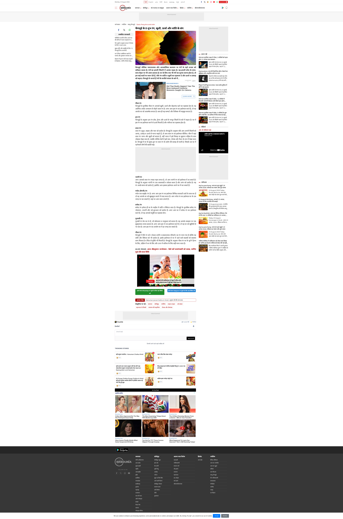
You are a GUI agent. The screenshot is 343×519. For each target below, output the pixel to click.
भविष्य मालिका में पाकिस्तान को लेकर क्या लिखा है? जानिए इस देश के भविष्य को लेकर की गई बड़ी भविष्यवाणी (213, 242)
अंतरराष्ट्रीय (138, 472)
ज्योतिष (189, 8)
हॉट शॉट (156, 463)
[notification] (226, 7)
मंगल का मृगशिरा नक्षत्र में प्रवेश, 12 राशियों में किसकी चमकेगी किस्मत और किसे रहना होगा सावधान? (212, 100)
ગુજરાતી (183, 2)
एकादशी (176, 460)
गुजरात (137, 487)
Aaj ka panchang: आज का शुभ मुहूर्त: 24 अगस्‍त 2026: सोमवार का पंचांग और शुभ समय (212, 186)
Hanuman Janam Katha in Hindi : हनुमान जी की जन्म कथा (164, 300)
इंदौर (137, 475)
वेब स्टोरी (156, 466)
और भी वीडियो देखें (205, 130)
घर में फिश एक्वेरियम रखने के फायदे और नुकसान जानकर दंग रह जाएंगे (124, 54)
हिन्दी (146, 2)
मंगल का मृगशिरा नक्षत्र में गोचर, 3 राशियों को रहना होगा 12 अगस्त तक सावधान (213, 58)
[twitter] (204, 2)
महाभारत (176, 475)
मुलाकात (156, 496)
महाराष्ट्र (137, 490)
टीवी (155, 493)
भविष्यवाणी (177, 463)
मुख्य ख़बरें (138, 466)
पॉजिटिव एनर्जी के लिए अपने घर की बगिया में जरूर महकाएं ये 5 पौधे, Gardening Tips (123, 39)
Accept (216, 516)
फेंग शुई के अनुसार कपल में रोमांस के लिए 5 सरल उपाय (124, 44)
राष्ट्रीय (137, 469)
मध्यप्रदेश (138, 481)
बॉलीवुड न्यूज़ (157, 460)
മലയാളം (171, 2)
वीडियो (203, 127)
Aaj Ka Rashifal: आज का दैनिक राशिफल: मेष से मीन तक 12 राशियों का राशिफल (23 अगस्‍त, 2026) (213, 214)
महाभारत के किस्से (141, 307)
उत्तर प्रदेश (138, 463)
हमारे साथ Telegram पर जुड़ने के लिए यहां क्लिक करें (181, 290)
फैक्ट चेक (138, 505)
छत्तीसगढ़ (138, 484)
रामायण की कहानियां (154, 307)
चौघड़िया (212, 484)
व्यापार (137, 508)
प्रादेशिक (138, 478)
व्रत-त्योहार (176, 478)
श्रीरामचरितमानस (200, 8)
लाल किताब (213, 472)
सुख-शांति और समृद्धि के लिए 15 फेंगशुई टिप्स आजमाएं (124, 49)
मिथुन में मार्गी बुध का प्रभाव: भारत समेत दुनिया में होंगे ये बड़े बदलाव (213, 86)
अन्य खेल (200, 460)
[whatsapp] (129, 30)
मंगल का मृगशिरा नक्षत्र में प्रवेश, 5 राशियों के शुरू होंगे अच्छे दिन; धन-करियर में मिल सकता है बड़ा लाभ (213, 114)
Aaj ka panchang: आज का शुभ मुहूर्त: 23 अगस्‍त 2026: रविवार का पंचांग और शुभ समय (212, 228)
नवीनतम (204, 182)
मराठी (161, 2)
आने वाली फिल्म (158, 481)
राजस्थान (138, 493)
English (151, 2)
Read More (150, 281)
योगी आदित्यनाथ (140, 460)
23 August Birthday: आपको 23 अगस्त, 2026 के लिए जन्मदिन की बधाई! (212, 200)
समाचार (137, 8)
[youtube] (214, 2)
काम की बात (139, 496)
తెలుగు (165, 2)
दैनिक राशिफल (214, 460)
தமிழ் (156, 2)
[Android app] (122, 450)
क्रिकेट (182, 8)
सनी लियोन (157, 490)
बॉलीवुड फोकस (158, 484)
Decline (225, 516)
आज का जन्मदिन (214, 463)
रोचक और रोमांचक (167, 307)
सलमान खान (157, 487)
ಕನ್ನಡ (177, 2)
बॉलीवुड (145, 8)
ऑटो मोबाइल (139, 499)
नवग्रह (211, 490)
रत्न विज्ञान (212, 493)
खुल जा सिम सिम (158, 478)
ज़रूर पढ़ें (204, 54)
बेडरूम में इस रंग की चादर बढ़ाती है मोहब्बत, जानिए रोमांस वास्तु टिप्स (123, 60)
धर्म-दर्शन (176, 481)
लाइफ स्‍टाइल (171, 304)
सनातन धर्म (176, 466)
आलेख (156, 472)
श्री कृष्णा (176, 469)
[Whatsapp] (217, 2)
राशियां (212, 469)
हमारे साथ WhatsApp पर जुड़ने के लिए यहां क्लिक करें (150, 292)
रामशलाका (213, 481)
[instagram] (211, 2)
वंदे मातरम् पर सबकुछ (157, 8)
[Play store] (223, 7)
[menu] (116, 8)
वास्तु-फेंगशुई (131, 24)
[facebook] (201, 2)
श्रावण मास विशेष (171, 8)
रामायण (176, 472)
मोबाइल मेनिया (139, 511)
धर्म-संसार (117, 24)
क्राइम (137, 502)
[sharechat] (207, 2)
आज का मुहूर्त (213, 466)
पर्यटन (155, 475)
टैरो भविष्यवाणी (214, 478)
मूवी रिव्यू (156, 469)
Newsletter (222, 2)
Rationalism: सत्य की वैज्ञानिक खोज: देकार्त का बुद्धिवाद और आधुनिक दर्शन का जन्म (213, 72)
